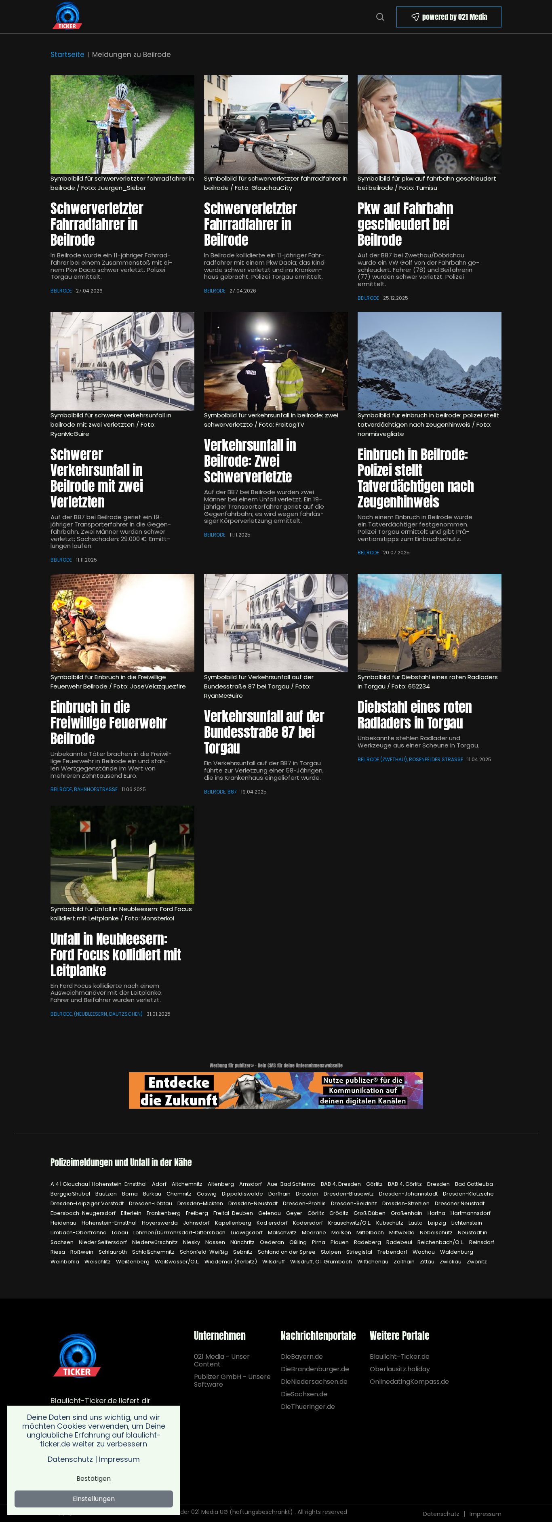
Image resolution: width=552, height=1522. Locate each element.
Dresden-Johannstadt (409, 1194)
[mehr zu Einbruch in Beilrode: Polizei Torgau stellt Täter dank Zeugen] (429, 361)
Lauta (416, 1223)
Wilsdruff (274, 1261)
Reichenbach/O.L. (441, 1242)
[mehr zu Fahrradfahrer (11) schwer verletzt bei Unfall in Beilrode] (276, 124)
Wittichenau (373, 1261)
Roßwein (82, 1252)
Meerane (314, 1232)
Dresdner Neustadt (460, 1203)
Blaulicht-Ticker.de (400, 1356)
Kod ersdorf (273, 1223)
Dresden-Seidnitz (354, 1203)
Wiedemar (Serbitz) (231, 1261)
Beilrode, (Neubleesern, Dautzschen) (97, 1013)
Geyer (294, 1213)
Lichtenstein (466, 1223)
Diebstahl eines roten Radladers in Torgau (415, 715)
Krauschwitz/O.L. (350, 1223)
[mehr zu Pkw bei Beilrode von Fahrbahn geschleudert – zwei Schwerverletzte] (429, 124)
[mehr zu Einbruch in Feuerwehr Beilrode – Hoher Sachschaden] (122, 623)
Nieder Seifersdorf (103, 1242)
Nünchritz (243, 1242)
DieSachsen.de (304, 1394)
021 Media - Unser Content (222, 1360)
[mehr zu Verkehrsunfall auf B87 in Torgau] (276, 623)
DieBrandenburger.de (314, 1369)
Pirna (319, 1242)
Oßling (298, 1242)
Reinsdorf (481, 1242)
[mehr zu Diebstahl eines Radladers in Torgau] (429, 623)
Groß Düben (370, 1213)
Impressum (485, 1514)
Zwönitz (477, 1261)
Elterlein (132, 1213)
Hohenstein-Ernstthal (110, 1223)
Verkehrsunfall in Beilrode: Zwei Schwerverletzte (250, 461)
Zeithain (405, 1261)
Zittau (428, 1261)
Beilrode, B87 (220, 791)
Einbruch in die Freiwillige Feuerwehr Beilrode (109, 723)
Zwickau (451, 1261)
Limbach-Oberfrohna (79, 1232)
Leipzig (437, 1223)
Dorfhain (280, 1194)
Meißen (341, 1232)
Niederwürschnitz (155, 1242)
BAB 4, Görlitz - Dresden (419, 1184)
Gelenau (270, 1213)
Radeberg (368, 1242)
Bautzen (106, 1194)
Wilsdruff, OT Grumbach (321, 1261)
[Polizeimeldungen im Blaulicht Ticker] (77, 1356)
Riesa (58, 1252)
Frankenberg (164, 1213)
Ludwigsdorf (247, 1232)
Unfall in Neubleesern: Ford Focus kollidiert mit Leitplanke (116, 954)
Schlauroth (113, 1252)
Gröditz (339, 1213)
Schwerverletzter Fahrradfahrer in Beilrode (97, 224)
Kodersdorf (308, 1223)
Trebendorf (393, 1252)
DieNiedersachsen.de (314, 1381)
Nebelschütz (437, 1232)
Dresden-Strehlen (406, 1203)
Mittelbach (370, 1232)
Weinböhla (65, 1261)
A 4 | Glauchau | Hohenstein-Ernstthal (99, 1184)
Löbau (120, 1232)
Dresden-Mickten (200, 1203)
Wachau (424, 1252)
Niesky (192, 1242)
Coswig (207, 1194)
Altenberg (221, 1184)
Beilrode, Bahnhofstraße (84, 789)
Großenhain (407, 1213)
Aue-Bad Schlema (292, 1184)
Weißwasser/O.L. (177, 1261)
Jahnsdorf (197, 1223)
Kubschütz (390, 1223)
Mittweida (402, 1232)
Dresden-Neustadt (253, 1203)
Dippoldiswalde (243, 1194)
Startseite (67, 54)
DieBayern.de (302, 1356)
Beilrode (61, 290)
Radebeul (399, 1242)
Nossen (215, 1242)
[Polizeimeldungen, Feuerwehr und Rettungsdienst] (67, 16)
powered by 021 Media (454, 16)
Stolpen (331, 1252)
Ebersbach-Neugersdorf (84, 1213)
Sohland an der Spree (287, 1252)
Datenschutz (441, 1514)
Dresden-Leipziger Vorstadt (88, 1203)
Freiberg (197, 1213)
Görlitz (316, 1213)
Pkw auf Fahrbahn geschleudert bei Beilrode (405, 224)
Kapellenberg (234, 1223)
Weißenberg (133, 1261)
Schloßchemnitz (154, 1252)
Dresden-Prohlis (305, 1203)
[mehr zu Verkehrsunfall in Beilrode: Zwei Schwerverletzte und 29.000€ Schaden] (122, 361)
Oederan (272, 1242)
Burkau (152, 1194)
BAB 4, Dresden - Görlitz (352, 1184)
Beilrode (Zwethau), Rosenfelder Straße (410, 759)
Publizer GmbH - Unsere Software (232, 1380)
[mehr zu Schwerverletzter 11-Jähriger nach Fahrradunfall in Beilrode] (122, 124)
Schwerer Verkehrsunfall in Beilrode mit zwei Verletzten (97, 478)
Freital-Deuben (233, 1213)
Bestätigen (93, 1478)
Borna (130, 1194)
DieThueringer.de (308, 1406)
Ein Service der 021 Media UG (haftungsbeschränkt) (221, 1512)
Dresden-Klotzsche (468, 1194)
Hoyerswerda (160, 1223)
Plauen (340, 1242)
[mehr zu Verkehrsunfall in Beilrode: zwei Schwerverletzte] (276, 361)
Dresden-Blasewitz (349, 1194)
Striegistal (359, 1252)
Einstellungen (94, 1498)
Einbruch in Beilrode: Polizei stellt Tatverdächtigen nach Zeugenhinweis (416, 478)
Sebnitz (243, 1252)
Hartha (437, 1213)
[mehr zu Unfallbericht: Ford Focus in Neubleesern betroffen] (122, 855)
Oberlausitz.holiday (400, 1369)
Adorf (160, 1184)
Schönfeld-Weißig (204, 1252)
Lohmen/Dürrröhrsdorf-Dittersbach (180, 1232)
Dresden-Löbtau (151, 1203)
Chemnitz (179, 1194)
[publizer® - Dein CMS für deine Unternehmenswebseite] (276, 1090)
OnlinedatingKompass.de (409, 1381)
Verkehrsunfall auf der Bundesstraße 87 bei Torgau (264, 732)
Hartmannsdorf (471, 1213)
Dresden (308, 1194)
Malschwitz (283, 1232)
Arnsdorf (251, 1184)
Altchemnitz (188, 1184)
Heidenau (64, 1223)
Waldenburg (456, 1252)
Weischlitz (98, 1261)
